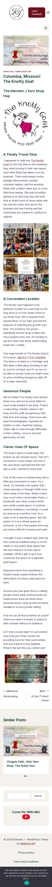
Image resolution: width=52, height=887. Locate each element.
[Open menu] (48, 12)
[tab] (25, 776)
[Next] (44, 749)
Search (38, 795)
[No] (48, 876)
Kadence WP (27, 843)
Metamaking (10, 694)
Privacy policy (26, 852)
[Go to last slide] (8, 749)
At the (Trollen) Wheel (40, 696)
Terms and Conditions (26, 861)
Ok (27, 883)
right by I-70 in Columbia (31, 357)
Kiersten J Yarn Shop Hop (17, 72)
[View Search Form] (46, 28)
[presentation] (26, 741)
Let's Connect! (37, 12)
